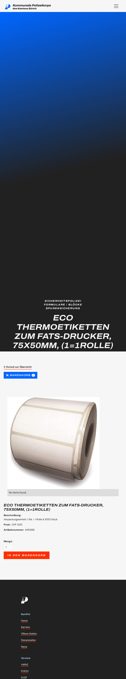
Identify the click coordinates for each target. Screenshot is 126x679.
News (24, 646)
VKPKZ (24, 664)
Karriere (25, 627)
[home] (28, 7)
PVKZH (25, 671)
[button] (116, 6)
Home (24, 620)
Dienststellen (28, 640)
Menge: (8, 541)
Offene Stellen (29, 633)
